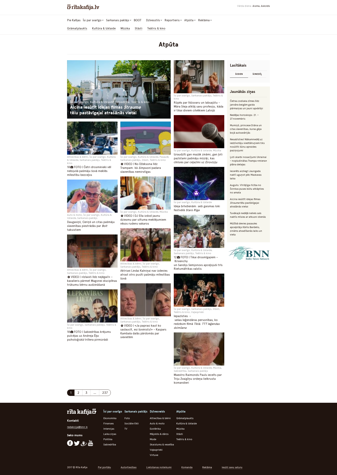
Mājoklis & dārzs (159, 434)
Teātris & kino (156, 28)
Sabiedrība (109, 444)
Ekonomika (109, 418)
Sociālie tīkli (131, 423)
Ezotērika (155, 428)
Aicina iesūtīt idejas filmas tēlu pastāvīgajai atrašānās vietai (245, 203)
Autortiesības (129, 467)
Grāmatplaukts (77, 28)
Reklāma (207, 467)
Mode (153, 439)
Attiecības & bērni (160, 418)
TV (125, 428)
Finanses (108, 423)
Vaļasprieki (156, 449)
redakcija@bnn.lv (77, 427)
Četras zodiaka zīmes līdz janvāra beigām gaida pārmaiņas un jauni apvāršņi (246, 105)
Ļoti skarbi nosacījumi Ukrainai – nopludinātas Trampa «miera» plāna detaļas (248, 161)
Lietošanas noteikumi (159, 467)
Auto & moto (157, 423)
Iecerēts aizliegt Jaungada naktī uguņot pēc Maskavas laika (246, 175)
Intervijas (108, 428)
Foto (127, 418)
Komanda (186, 467)
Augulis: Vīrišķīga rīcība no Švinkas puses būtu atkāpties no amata (247, 189)
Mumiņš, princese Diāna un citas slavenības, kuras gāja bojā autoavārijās (246, 129)
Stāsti (138, 28)
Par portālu (104, 467)
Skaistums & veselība (162, 444)
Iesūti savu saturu (232, 467)
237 (105, 393)
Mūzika (125, 28)
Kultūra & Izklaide (104, 28)
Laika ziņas (109, 434)
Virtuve (154, 455)
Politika (107, 439)
